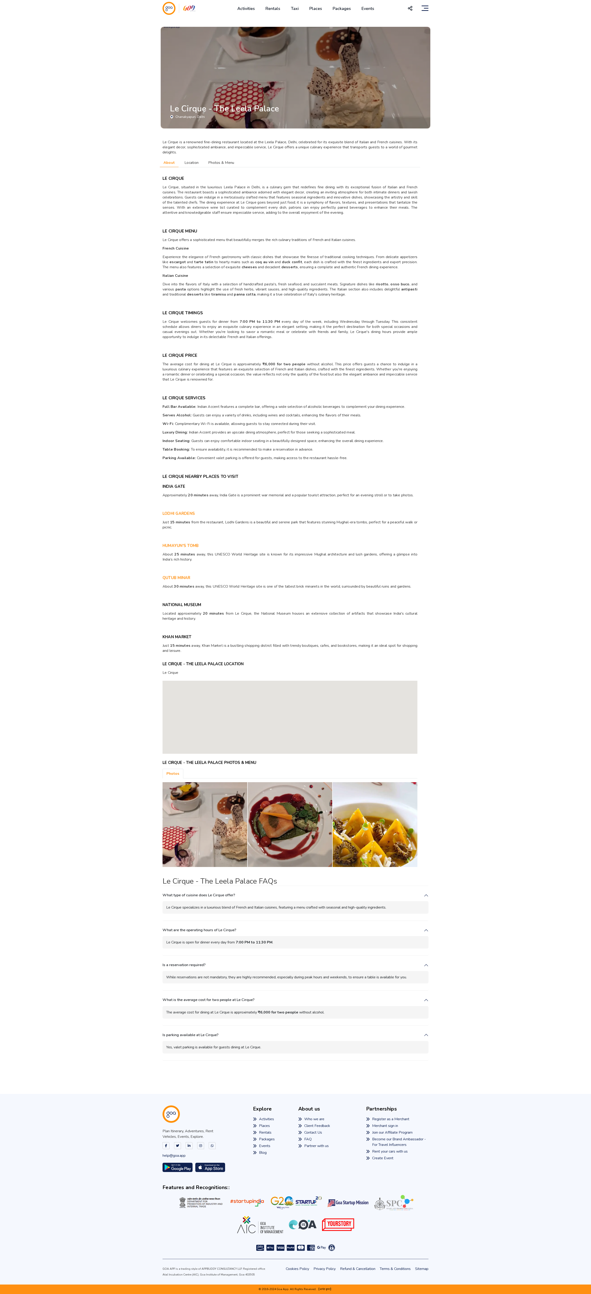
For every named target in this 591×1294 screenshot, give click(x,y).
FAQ (308, 1139)
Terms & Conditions (395, 1268)
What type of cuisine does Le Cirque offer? (199, 895)
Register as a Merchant (390, 1119)
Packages (342, 8)
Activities (246, 8)
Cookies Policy (297, 1268)
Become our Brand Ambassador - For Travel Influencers (399, 1142)
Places (315, 8)
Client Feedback (317, 1125)
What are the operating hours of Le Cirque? (199, 930)
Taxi (295, 8)
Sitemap (421, 1268)
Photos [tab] (172, 773)
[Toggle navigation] (425, 8)
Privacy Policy (325, 1268)
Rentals (272, 8)
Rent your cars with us (390, 1151)
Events (368, 8)
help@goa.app (174, 1155)
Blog (263, 1152)
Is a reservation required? (184, 965)
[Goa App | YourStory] (338, 1224)
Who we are (314, 1119)
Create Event (382, 1158)
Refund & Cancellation (357, 1268)
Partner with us (316, 1145)
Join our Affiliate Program (392, 1132)
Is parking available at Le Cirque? (190, 1035)
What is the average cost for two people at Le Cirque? (208, 1000)
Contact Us (313, 1132)
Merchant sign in (385, 1125)
